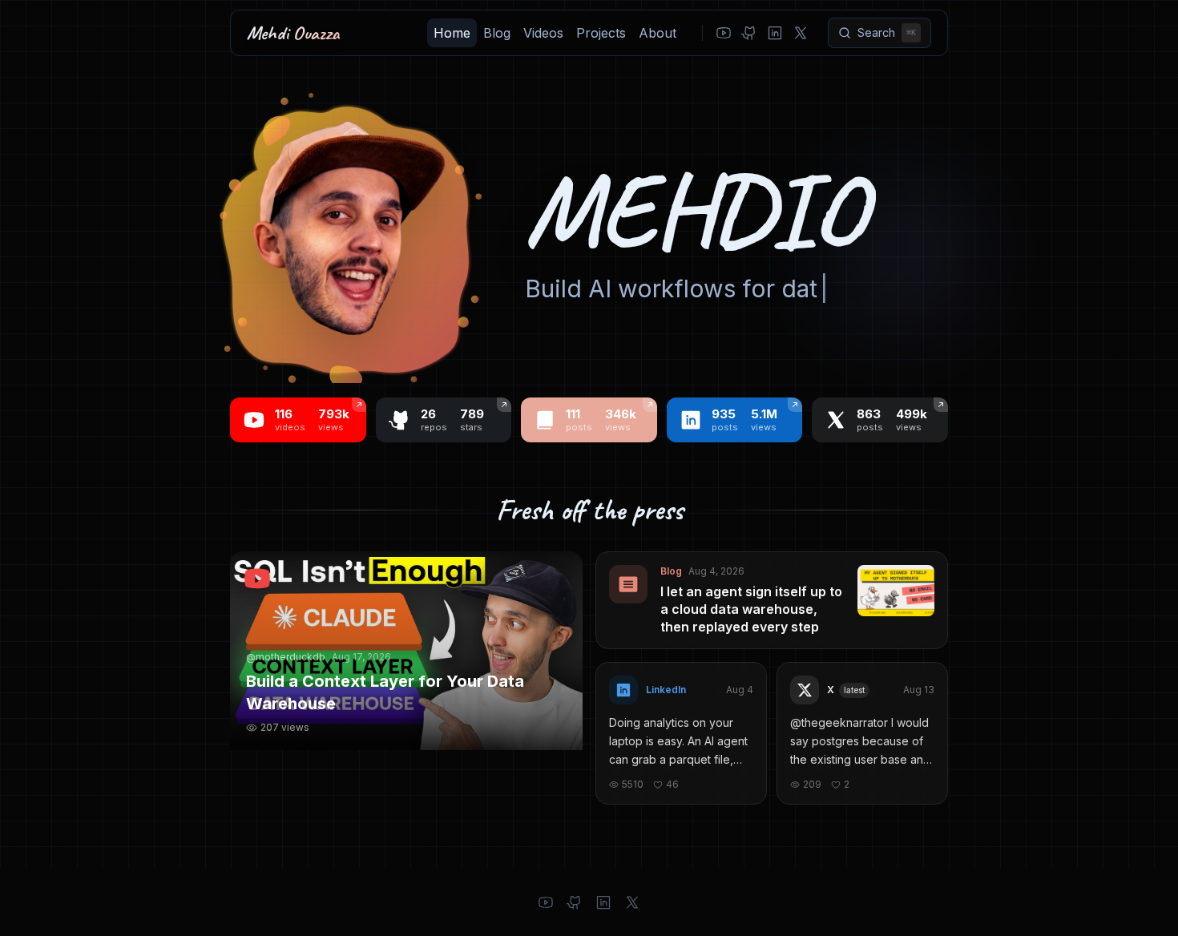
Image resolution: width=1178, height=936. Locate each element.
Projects (601, 33)
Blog (496, 33)
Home (452, 33)
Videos (543, 33)
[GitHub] (749, 33)
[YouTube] (724, 33)
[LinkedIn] (775, 33)
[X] (801, 33)
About (657, 33)
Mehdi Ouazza (293, 33)
